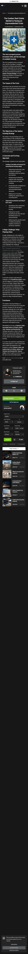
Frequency (16, 431)
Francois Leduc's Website (12, 358)
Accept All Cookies (14, 947)
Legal (6, 444)
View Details (21, 444)
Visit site (13, 444)
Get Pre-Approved (14, 402)
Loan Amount (7, 425)
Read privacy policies (14, 950)
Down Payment (7, 419)
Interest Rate (17, 425)
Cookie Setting (14, 944)
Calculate (7, 439)
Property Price (7, 413)
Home (3, 13)
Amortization (6, 431)
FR (25, 6)
